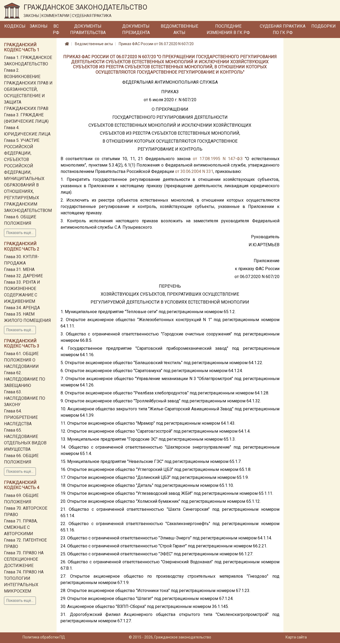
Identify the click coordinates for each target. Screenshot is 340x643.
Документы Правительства (88, 29)
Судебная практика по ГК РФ (282, 29)
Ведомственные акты (179, 29)
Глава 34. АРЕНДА (22, 307)
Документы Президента (136, 29)
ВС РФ (56, 29)
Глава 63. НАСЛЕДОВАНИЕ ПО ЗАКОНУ (24, 398)
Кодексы (15, 26)
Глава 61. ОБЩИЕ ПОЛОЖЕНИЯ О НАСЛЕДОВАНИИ (21, 360)
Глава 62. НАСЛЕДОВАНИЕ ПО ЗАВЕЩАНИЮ (24, 379)
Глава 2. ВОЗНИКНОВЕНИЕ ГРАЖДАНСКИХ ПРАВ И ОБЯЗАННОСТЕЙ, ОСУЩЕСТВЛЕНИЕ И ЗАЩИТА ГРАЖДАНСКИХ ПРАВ (28, 89)
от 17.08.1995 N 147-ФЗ (218, 158)
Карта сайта (296, 637)
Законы (39, 26)
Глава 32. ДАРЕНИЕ (23, 275)
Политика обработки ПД (44, 637)
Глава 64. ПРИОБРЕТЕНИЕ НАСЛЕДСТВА (21, 417)
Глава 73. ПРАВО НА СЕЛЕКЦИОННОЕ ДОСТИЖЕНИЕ (24, 559)
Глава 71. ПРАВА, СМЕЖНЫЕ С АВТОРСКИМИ (20, 527)
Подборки (323, 26)
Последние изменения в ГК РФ (228, 29)
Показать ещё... (19, 233)
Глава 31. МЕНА (19, 269)
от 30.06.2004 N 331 (194, 171)
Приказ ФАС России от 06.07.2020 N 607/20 (156, 44)
